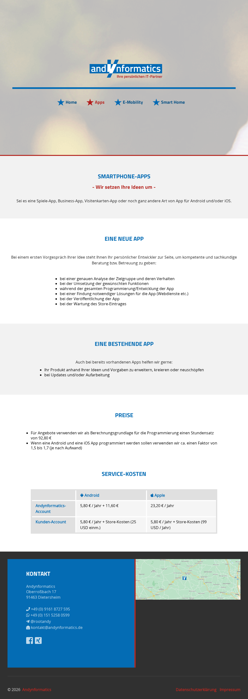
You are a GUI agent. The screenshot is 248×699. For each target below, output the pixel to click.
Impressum (230, 689)
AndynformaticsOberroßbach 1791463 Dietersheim (43, 592)
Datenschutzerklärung (196, 689)
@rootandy (40, 621)
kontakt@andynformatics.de (56, 627)
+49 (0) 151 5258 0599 (50, 615)
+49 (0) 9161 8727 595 (50, 609)
